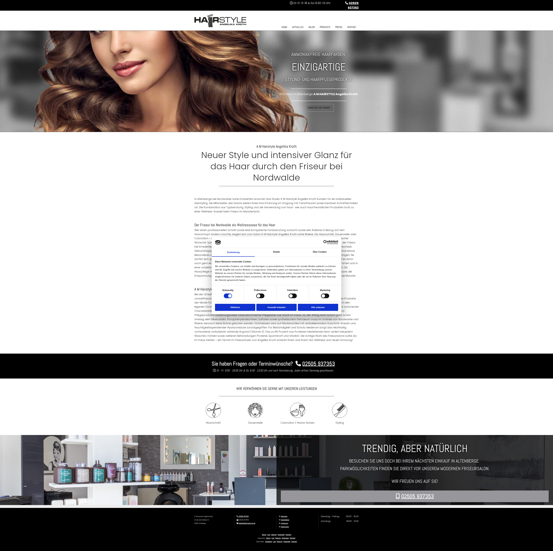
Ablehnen (235, 307)
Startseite (284, 516)
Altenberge (268, 541)
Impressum (284, 523)
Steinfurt (288, 535)
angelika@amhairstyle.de (247, 523)
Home (284, 27)
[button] (318, 108)
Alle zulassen (318, 307)
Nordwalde (281, 535)
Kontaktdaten (285, 520)
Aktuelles (297, 27)
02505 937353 (244, 516)
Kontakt (351, 27)
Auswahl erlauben (276, 307)
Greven (264, 535)
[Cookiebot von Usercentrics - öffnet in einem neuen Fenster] (325, 242)
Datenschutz (285, 527)
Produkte (325, 27)
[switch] (260, 296)
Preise (338, 27)
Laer (268, 535)
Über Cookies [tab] (320, 252)
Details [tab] (276, 252)
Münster (273, 535)
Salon (311, 27)
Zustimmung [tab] (233, 252)
